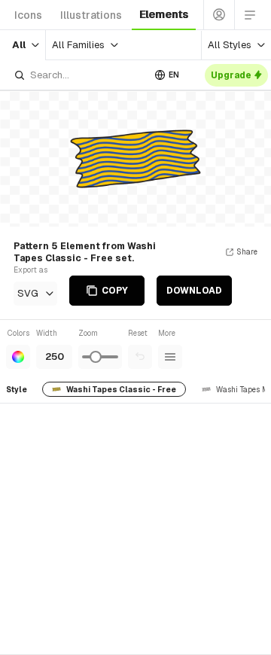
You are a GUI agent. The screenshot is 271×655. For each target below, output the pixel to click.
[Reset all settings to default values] (140, 357)
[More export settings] (170, 357)
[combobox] (78, 75)
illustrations (91, 15)
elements (163, 14)
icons (28, 15)
